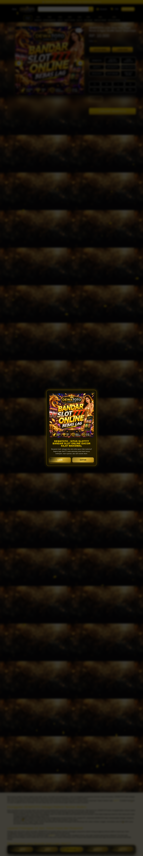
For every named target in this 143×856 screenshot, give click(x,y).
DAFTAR (83, 460)
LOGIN (59, 460)
